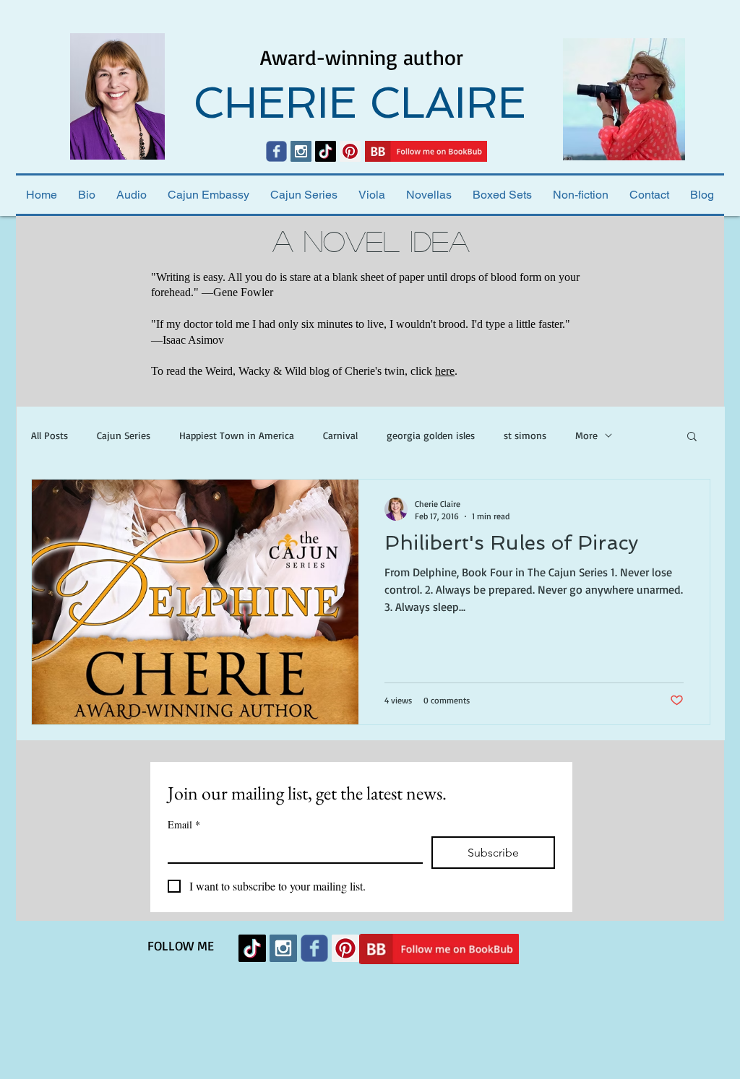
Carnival (340, 435)
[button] (692, 437)
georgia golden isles (431, 435)
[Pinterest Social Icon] (350, 151)
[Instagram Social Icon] (301, 151)
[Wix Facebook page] (276, 151)
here (445, 371)
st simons (525, 435)
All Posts (49, 435)
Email (184, 824)
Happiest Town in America (236, 435)
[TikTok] (325, 151)
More (586, 435)
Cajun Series (123, 435)
